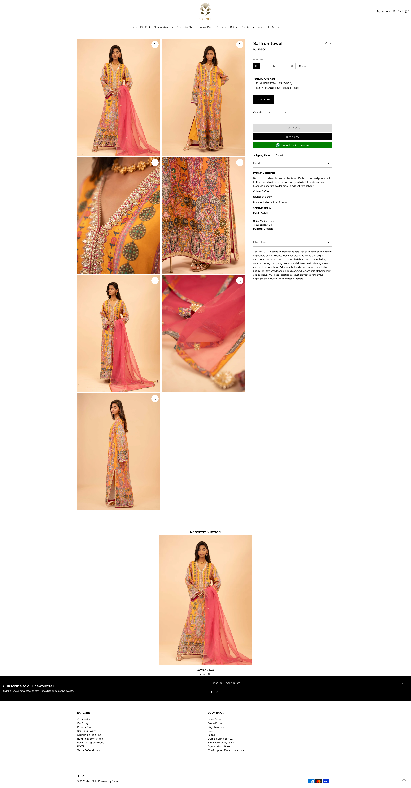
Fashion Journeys (252, 27)
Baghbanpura (216, 727)
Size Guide (263, 99)
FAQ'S (80, 746)
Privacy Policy (85, 727)
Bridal (234, 27)
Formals (221, 27)
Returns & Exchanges (90, 738)
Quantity (258, 112)
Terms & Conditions (89, 750)
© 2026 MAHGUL (87, 781)
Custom (303, 66)
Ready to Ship (185, 27)
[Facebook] (211, 692)
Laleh (211, 731)
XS (256, 66)
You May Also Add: (264, 78)
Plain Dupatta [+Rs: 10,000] (274, 83)
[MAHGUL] (205, 11)
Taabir (211, 734)
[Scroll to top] (404, 779)
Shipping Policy (86, 731)
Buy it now (292, 136)
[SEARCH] (378, 11)
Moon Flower (215, 723)
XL (291, 66)
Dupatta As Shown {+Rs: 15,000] (277, 88)
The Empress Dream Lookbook (226, 750)
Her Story (273, 27)
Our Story (82, 723)
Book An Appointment (90, 742)
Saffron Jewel (205, 669)
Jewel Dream (215, 719)
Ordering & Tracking (89, 734)
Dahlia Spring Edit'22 (220, 738)
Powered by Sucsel (108, 781)
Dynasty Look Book (219, 746)
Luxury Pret (205, 27)
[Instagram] (217, 692)
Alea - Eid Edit (141, 27)
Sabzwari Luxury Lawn (221, 742)
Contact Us (83, 719)
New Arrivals (162, 27)
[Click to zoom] (155, 44)
